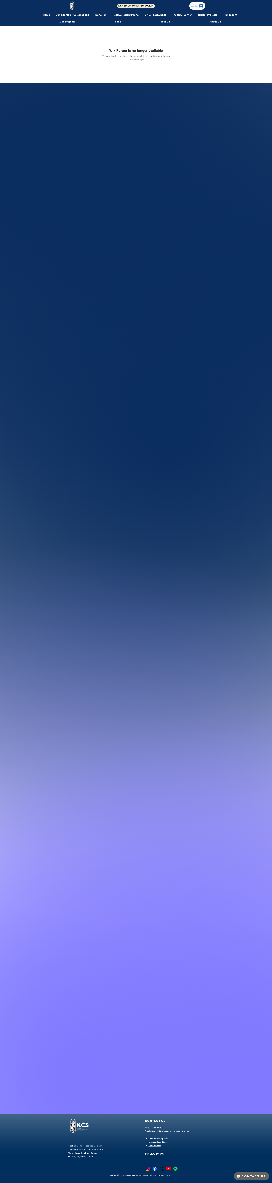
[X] (161, 1168)
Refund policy (154, 1145)
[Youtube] (168, 1168)
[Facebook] (154, 1168)
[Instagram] (147, 1168)
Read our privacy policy (158, 1138)
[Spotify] (175, 1168)
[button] (125, 15)
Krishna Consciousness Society (157, 1175)
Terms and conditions (157, 1142)
